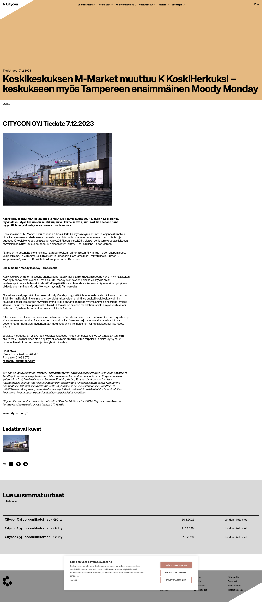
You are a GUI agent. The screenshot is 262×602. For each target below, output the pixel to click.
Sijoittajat (164, 590)
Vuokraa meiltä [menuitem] (85, 5)
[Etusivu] (10, 4)
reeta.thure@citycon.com (19, 361)
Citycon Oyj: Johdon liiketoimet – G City (33, 519)
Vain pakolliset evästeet (176, 572)
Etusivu (6, 104)
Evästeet (232, 581)
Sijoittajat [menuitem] (177, 5)
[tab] (256, 4)
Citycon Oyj (233, 577)
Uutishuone (10, 501)
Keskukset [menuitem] (104, 5)
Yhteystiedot (200, 590)
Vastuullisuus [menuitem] (146, 5)
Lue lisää (73, 580)
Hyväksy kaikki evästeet (176, 565)
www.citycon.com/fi (15, 413)
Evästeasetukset (176, 580)
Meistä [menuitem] (162, 5)
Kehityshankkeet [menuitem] (125, 5)
